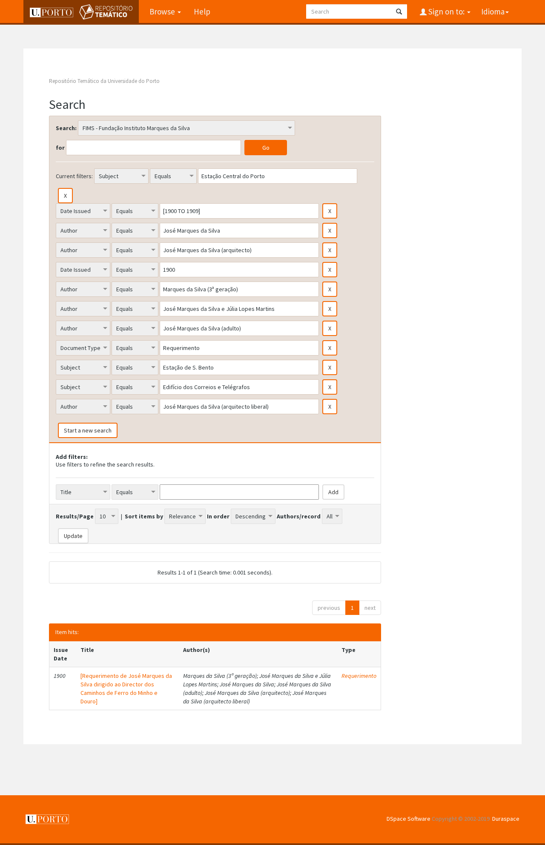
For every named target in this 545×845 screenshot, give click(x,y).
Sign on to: (446, 11)
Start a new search (88, 430)
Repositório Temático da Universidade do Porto (104, 81)
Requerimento (358, 676)
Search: (66, 128)
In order (218, 516)
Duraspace (505, 818)
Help (202, 11)
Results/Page (75, 516)
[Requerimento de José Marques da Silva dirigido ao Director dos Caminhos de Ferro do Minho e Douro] (126, 688)
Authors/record (299, 516)
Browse (163, 11)
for (60, 147)
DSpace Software (408, 818)
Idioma (493, 11)
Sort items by (144, 516)
